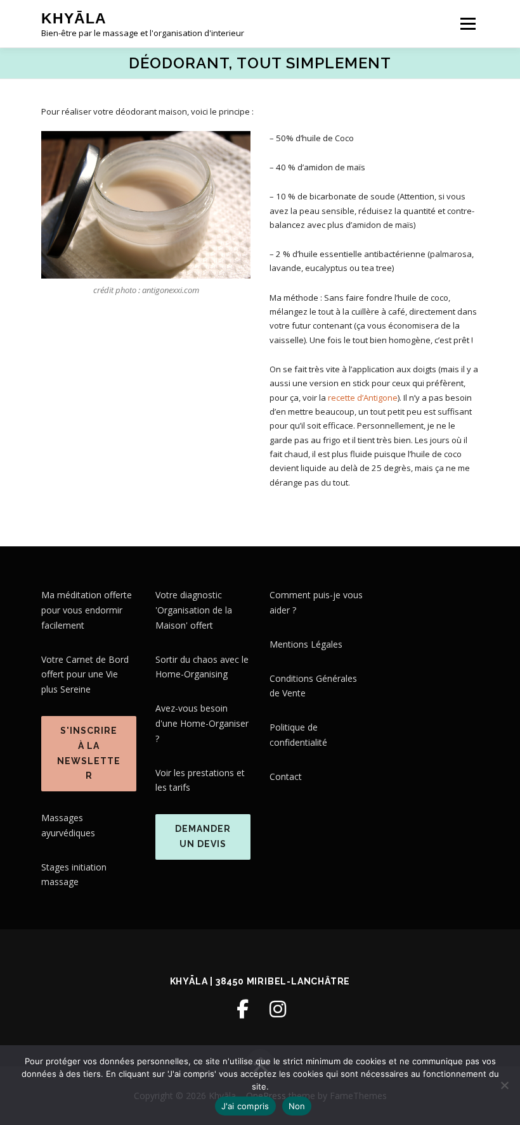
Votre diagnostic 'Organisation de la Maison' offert (193, 610)
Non (297, 1106)
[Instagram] (277, 1009)
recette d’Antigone (362, 397)
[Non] (504, 1085)
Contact (286, 776)
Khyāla (74, 18)
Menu (468, 23)
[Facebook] (242, 1009)
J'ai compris (245, 1106)
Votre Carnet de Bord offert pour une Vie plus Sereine (85, 674)
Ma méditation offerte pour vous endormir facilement (86, 610)
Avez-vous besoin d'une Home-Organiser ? (202, 723)
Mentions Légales (306, 644)
